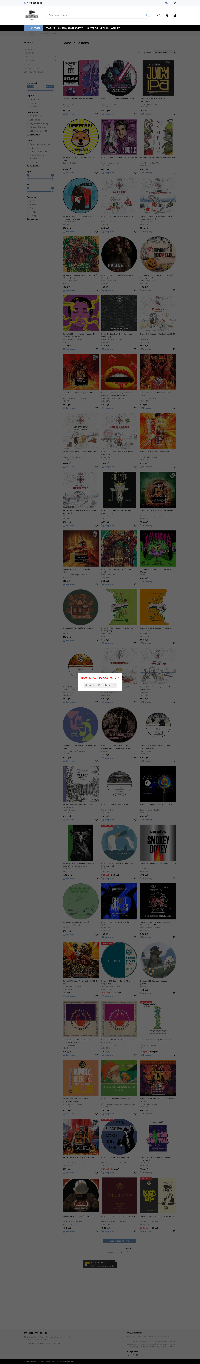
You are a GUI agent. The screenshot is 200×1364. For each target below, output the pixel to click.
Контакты (92, 28)
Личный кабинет (110, 28)
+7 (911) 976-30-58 (34, 3)
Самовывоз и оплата (70, 28)
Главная (50, 28)
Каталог (35, 28)
